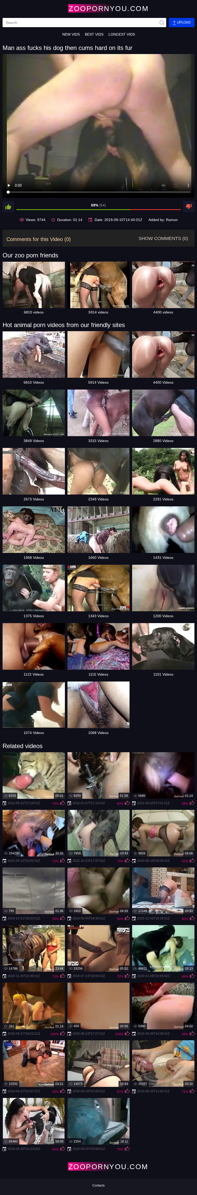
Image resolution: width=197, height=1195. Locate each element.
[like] (8, 206)
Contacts (98, 1185)
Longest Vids (122, 34)
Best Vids (94, 34)
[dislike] (188, 206)
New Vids (71, 34)
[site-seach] (161, 22)
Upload (183, 22)
